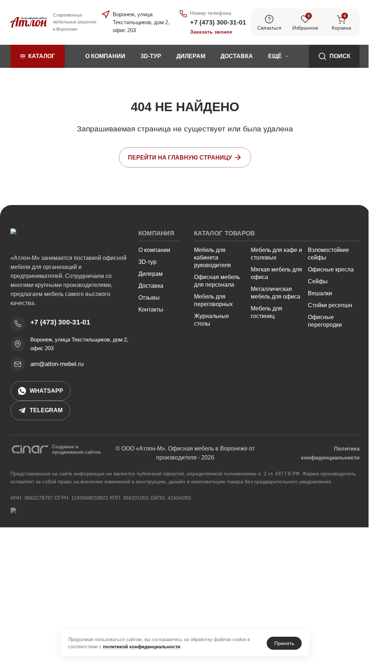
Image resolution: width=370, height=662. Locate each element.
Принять (284, 643)
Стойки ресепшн (330, 305)
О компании (105, 56)
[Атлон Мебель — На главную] (28, 236)
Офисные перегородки (325, 321)
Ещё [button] (275, 56)
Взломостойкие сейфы (328, 254)
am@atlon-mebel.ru (56, 364)
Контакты (150, 309)
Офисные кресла (331, 269)
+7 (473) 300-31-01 (60, 322)
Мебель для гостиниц (266, 312)
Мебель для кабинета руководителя (212, 257)
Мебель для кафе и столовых (276, 254)
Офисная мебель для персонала (217, 281)
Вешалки (320, 293)
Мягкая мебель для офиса (276, 273)
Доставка (236, 56)
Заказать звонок (211, 32)
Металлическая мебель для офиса (275, 293)
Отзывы (149, 298)
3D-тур (151, 56)
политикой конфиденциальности (141, 646)
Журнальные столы (211, 320)
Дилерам (190, 56)
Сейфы (318, 281)
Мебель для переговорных (213, 300)
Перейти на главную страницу (180, 157)
